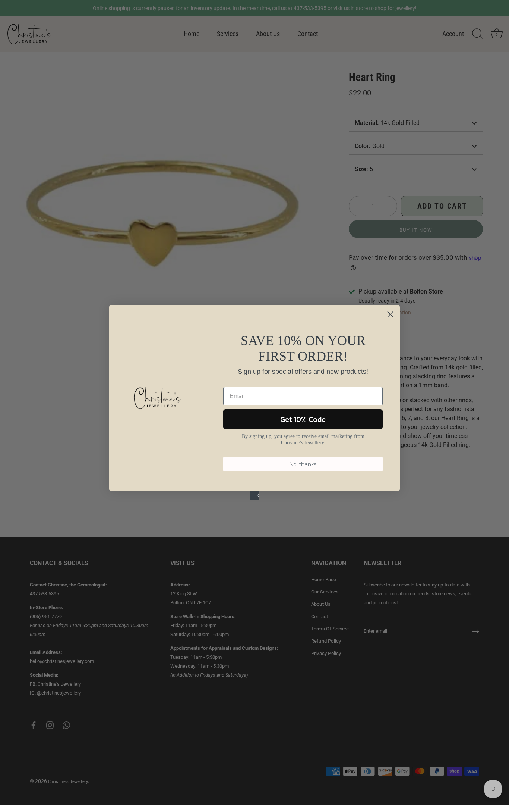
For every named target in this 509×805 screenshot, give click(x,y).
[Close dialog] (390, 314)
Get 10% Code (303, 419)
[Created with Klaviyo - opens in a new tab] (254, 495)
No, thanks (303, 464)
